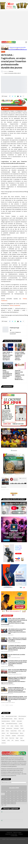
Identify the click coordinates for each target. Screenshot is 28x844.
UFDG (8, 740)
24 (14, 800)
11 (17, 796)
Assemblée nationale (6, 721)
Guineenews (16, 728)
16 (10, 798)
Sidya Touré (11, 738)
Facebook (4, 300)
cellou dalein (19, 721)
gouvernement (9, 728)
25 (17, 800)
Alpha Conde (21, 718)
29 (6, 803)
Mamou (21, 733)
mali (7, 733)
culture (12, 726)
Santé (6, 738)
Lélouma (3, 733)
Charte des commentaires (11, 834)
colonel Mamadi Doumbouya (11, 723)
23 (10, 800)
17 (14, 798)
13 (25, 796)
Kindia (19, 730)
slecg (21, 738)
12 (21, 796)
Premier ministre (21, 735)
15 (6, 798)
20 (25, 798)
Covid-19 (3, 726)
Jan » (5, 805)
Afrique (15, 718)
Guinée (21, 728)
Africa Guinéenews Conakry (7, 718)
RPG (2, 738)
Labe (23, 730)
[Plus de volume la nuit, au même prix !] (4, 656)
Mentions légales (17, 832)
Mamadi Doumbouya (14, 733)
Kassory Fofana (14, 730)
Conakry (20, 723)
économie (4, 742)
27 (25, 800)
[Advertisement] (14, 26)
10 (14, 796)
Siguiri (17, 738)
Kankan (7, 730)
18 (17, 798)
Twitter (25, 298)
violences (17, 740)
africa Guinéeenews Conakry (11, 716)
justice (3, 730)
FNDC (21, 726)
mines (3, 735)
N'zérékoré (8, 735)
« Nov (2, 805)
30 (10, 803)
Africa (3, 716)
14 (3, 798)
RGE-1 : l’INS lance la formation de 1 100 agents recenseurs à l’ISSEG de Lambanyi (17, 639)
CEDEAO (13, 721)
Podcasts (7, 489)
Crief (8, 726)
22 (6, 800)
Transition (3, 740)
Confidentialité (14, 835)
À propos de (9, 832)
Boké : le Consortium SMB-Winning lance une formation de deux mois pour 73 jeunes (17, 671)
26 (21, 800)
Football (3, 728)
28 (3, 803)
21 (3, 800)
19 (21, 798)
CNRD (3, 723)
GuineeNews (3, 489)
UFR (12, 740)
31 (14, 803)
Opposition (14, 735)
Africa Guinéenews (22, 716)
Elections (17, 726)
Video (3, 51)
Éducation (22, 740)
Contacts (20, 834)
